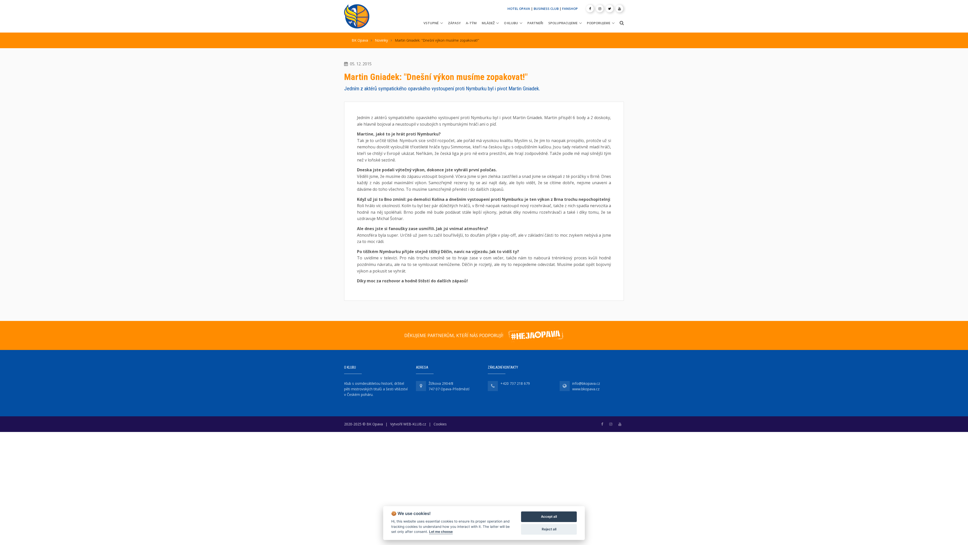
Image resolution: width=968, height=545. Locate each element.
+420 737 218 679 (515, 383)
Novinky (381, 40)
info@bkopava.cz (586, 383)
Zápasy (454, 23)
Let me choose (441, 532)
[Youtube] (619, 8)
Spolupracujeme (563, 23)
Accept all (549, 516)
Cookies (440, 424)
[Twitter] (609, 8)
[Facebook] (590, 8)
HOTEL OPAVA (518, 8)
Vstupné (431, 23)
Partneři (535, 23)
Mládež (488, 23)
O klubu (511, 23)
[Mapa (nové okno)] (421, 386)
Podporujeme (598, 23)
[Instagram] (599, 8)
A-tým (471, 23)
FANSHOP (570, 8)
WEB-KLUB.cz (414, 424)
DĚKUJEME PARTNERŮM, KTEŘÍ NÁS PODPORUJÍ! (453, 335)
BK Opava (360, 40)
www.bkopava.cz (585, 389)
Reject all (549, 529)
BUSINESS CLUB (546, 8)
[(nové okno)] (602, 424)
